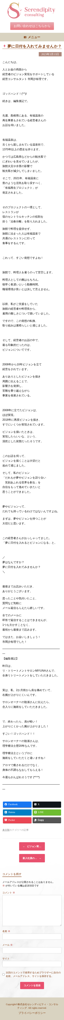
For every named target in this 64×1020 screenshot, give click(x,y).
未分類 (6, 830)
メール (7, 945)
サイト (6, 958)
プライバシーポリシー (32, 1012)
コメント (8, 892)
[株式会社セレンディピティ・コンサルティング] (32, 10)
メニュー (34, 37)
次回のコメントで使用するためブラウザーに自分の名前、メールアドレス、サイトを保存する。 (33, 974)
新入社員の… (32, 858)
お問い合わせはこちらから (32, 26)
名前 (6, 931)
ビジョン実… (32, 846)
